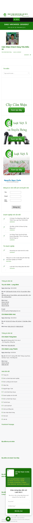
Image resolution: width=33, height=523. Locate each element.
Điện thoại (5, 200)
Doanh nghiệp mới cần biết (10, 395)
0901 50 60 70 (11, 326)
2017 (13, 27)
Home (9, 27)
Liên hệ (5, 419)
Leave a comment (17, 52)
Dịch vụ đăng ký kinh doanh (10, 381)
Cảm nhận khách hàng (7, 52)
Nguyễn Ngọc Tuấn (8, 388)
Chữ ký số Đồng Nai (8, 409)
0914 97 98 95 (5, 305)
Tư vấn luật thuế (7, 405)
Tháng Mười (19, 27)
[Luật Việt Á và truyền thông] (16, 144)
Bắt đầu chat (18, 511)
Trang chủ (5, 375)
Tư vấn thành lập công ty (9, 392)
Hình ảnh (5, 416)
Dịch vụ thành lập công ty (9, 398)
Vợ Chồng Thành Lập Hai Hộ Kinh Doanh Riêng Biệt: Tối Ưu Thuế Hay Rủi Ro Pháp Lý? (19, 236)
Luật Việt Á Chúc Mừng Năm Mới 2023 (19, 266)
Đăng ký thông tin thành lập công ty (12, 89)
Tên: (5, 192)
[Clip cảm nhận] (16, 113)
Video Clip (5, 385)
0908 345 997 (19, 326)
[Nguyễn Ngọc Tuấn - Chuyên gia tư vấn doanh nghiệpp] (12, 182)
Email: (6, 196)
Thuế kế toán (6, 402)
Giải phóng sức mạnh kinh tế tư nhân (19, 250)
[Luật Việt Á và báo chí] (16, 174)
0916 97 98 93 (5, 302)
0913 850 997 (5, 304)
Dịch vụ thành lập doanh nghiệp (11, 378)
